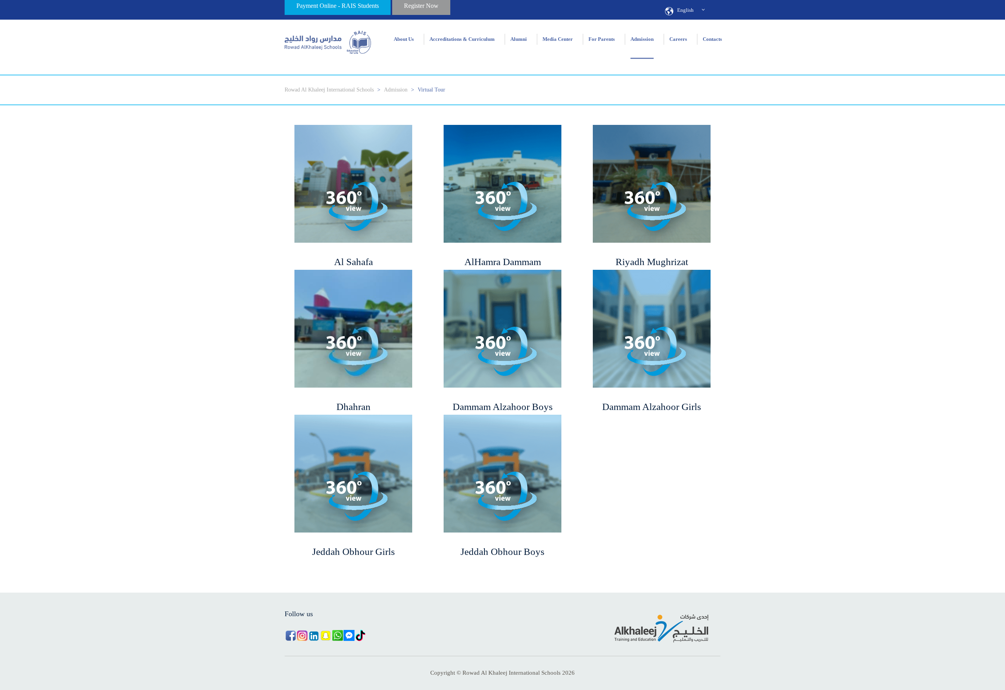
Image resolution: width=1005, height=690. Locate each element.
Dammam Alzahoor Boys (503, 406)
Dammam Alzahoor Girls (651, 406)
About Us (404, 39)
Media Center (558, 39)
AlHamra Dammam (502, 261)
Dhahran (353, 406)
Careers (678, 39)
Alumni (518, 39)
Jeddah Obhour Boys (502, 551)
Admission (642, 39)
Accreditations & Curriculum (462, 39)
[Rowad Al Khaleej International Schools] (328, 39)
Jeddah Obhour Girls (353, 551)
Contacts (712, 39)
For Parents (601, 39)
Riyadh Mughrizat (652, 261)
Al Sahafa (353, 261)
